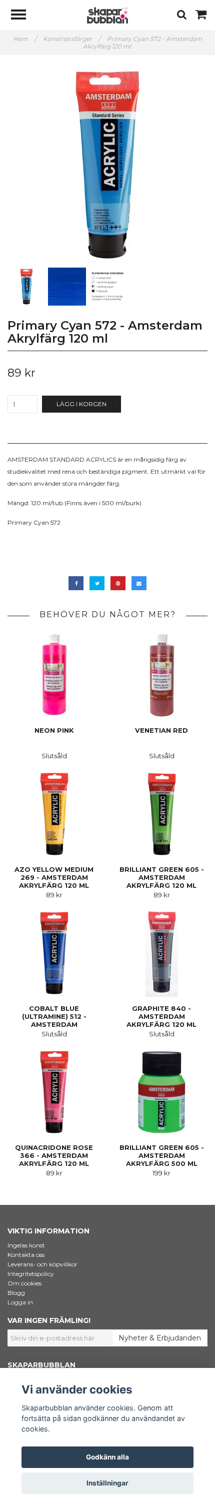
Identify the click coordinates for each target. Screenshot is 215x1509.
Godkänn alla (107, 1457)
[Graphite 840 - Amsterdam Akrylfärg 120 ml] (161, 953)
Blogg (16, 1292)
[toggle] (23, 16)
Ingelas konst (26, 1245)
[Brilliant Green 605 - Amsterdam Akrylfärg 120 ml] (161, 814)
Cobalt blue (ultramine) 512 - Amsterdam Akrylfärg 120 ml (54, 1020)
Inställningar (107, 1483)
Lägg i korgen (81, 404)
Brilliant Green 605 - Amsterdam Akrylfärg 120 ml (162, 877)
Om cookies (25, 1283)
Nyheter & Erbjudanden (159, 1337)
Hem (24, 39)
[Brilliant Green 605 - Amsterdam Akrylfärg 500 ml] (161, 1092)
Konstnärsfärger (71, 39)
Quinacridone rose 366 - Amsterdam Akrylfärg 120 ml (54, 1155)
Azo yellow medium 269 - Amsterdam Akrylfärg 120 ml (54, 877)
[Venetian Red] (161, 675)
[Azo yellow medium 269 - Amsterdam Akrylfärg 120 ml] (54, 814)
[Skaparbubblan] (107, 15)
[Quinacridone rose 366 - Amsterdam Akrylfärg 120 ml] (54, 1092)
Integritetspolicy (31, 1273)
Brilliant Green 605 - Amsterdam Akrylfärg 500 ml (162, 1155)
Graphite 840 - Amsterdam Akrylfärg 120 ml (161, 1016)
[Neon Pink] (54, 675)
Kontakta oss (26, 1254)
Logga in (20, 1302)
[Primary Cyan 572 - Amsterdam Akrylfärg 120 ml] (108, 165)
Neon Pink (54, 730)
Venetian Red (161, 730)
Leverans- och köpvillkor (43, 1264)
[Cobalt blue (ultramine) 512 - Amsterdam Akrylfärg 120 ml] (54, 953)
